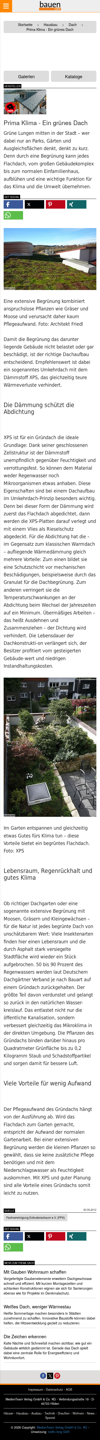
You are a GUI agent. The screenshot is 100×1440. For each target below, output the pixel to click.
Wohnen (78, 1413)
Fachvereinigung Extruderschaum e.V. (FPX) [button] (35, 1217)
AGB (69, 1389)
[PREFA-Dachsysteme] (25, 101)
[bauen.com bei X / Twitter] (50, 1375)
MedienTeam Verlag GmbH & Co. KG (62, 1427)
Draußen (64, 1413)
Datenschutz (54, 1389)
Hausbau (22, 1413)
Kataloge (73, 76)
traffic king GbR (58, 1432)
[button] (13, 204)
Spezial (50, 1417)
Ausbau (36, 1413)
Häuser (8, 1413)
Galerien (26, 76)
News (90, 1413)
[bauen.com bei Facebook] (43, 1375)
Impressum (35, 1389)
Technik (49, 1413)
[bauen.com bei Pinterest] (57, 1375)
